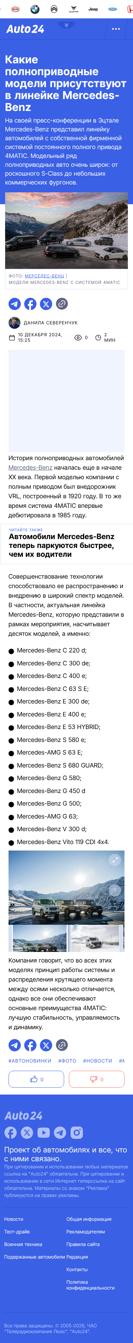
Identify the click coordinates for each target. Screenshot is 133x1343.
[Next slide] (115, 890)
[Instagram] (77, 1133)
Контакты (77, 1270)
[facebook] (30, 304)
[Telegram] (60, 1133)
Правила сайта (83, 1244)
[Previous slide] (18, 890)
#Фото (67, 1061)
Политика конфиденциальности (90, 1285)
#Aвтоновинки (30, 1061)
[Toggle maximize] (115, 860)
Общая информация (89, 1219)
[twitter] (46, 304)
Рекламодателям (85, 1232)
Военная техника (23, 1244)
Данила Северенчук (51, 323)
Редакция (77, 1257)
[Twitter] (27, 1133)
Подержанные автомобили (34, 1257)
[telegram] (15, 304)
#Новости (97, 1061)
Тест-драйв (17, 1232)
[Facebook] (10, 1133)
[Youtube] (44, 1133)
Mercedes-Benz (31, 467)
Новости (14, 1219)
